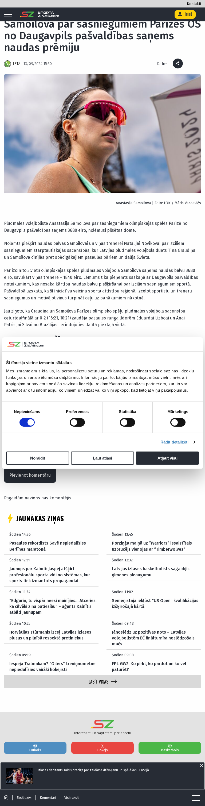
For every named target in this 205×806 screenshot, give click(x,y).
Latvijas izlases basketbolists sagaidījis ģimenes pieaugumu (151, 571)
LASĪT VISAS (98, 681)
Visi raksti (71, 798)
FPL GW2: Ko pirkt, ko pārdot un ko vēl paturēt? (149, 666)
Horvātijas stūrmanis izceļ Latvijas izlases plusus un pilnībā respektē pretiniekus (50, 635)
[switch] (77, 422)
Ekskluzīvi (24, 798)
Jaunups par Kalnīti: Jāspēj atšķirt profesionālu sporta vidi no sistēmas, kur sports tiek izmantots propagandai (49, 574)
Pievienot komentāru (30, 475)
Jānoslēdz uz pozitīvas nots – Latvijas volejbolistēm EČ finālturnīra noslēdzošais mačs (153, 638)
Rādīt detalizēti (174, 442)
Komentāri (48, 798)
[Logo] (39, 14)
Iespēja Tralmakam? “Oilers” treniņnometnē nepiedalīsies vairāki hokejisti (52, 666)
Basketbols (170, 750)
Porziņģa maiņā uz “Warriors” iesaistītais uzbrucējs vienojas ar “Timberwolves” (152, 546)
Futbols (35, 750)
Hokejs (102, 750)
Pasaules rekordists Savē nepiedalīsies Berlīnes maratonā (47, 546)
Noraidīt (37, 458)
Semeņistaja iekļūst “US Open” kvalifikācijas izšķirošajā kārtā (155, 603)
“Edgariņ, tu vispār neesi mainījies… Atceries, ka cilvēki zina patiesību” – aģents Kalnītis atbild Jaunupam (53, 606)
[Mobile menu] (9, 15)
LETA (16, 63)
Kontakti (194, 4)
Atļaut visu (167, 458)
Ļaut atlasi (102, 458)
